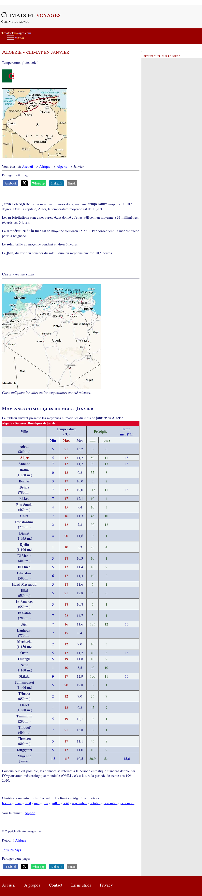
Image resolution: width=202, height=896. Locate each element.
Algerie (62, 166)
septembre (79, 803)
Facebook (11, 183)
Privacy (106, 885)
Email (72, 183)
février (6, 803)
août (66, 803)
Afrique (44, 166)
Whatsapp (38, 183)
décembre (127, 803)
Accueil (27, 166)
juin (45, 803)
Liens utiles (81, 885)
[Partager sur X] (24, 183)
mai (36, 803)
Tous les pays (11, 849)
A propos (32, 885)
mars (18, 803)
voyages (31, 14)
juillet (55, 803)
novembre (110, 803)
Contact (55, 885)
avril (28, 803)
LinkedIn (56, 183)
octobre (95, 803)
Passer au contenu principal (19, 2)
